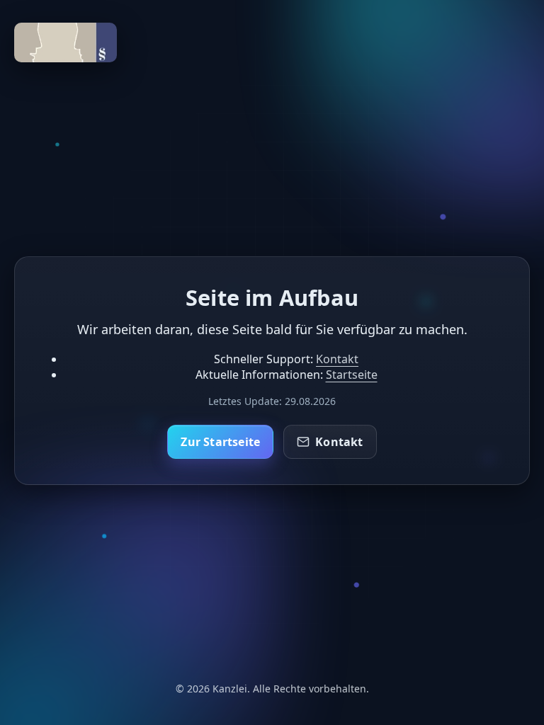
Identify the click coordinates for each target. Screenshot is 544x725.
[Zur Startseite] (65, 58)
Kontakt (337, 358)
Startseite (352, 374)
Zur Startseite (220, 442)
